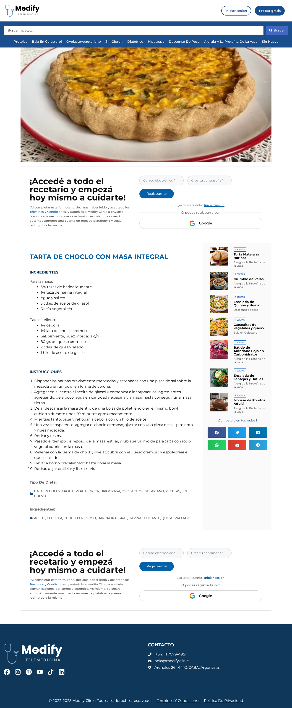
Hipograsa (156, 41)
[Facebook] (7, 672)
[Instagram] (18, 672)
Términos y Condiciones (48, 211)
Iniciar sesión (214, 205)
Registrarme (157, 194)
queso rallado (176, 518)
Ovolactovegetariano (83, 41)
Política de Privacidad (223, 700)
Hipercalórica (85, 491)
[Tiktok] (50, 672)
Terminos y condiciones (178, 700)
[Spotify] (29, 672)
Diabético (135, 41)
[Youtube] (39, 672)
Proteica (20, 41)
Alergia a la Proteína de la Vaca (230, 41)
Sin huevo (270, 41)
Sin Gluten (114, 41)
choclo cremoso (80, 518)
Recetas (172, 491)
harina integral (112, 518)
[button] (217, 432)
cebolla (54, 518)
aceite (39, 518)
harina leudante (144, 518)
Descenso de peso (184, 41)
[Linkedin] (61, 672)
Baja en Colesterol (47, 41)
